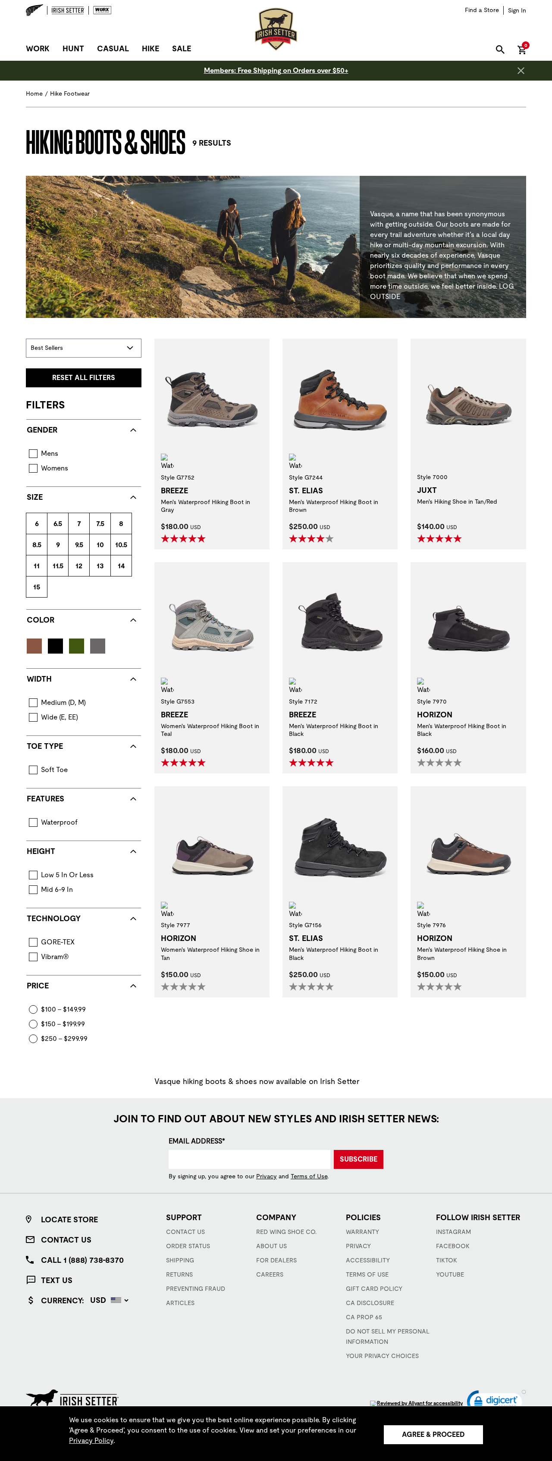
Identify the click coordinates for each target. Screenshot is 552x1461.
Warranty (362, 1231)
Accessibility (368, 1260)
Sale (181, 48)
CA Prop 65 (364, 1317)
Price (38, 985)
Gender (42, 429)
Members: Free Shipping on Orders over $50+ (276, 70)
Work (38, 48)
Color (40, 619)
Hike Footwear (70, 93)
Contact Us (66, 1239)
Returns (179, 1274)
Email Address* (197, 1141)
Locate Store (69, 1219)
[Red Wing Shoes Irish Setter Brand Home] (276, 29)
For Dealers (276, 1260)
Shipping (180, 1260)
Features (45, 798)
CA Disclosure (370, 1302)
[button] (496, 1403)
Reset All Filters (83, 378)
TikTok (446, 1260)
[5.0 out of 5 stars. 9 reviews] (440, 538)
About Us (271, 1246)
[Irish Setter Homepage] (72, 1398)
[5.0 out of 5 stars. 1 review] (312, 762)
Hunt (73, 48)
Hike (150, 48)
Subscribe (358, 1159)
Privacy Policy (91, 1440)
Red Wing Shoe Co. (286, 1231)
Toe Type (45, 746)
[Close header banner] (521, 70)
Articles (180, 1302)
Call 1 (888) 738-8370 (82, 1260)
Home (34, 93)
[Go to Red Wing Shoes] (36, 10)
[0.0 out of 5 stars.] (440, 762)
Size (35, 497)
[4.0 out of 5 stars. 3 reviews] (312, 538)
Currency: (62, 1300)
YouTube (450, 1274)
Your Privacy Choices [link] (382, 1355)
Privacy (266, 1176)
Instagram (453, 1231)
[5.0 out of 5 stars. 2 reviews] (184, 538)
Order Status (188, 1246)
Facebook (453, 1246)
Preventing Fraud (195, 1288)
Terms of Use (309, 1176)
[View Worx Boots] (100, 10)
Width (39, 678)
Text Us (56, 1280)
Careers (269, 1274)
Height (41, 851)
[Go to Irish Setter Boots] (68, 10)
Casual (113, 48)
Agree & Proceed (433, 1434)
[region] (276, 1433)
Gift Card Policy (374, 1288)
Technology (54, 918)
